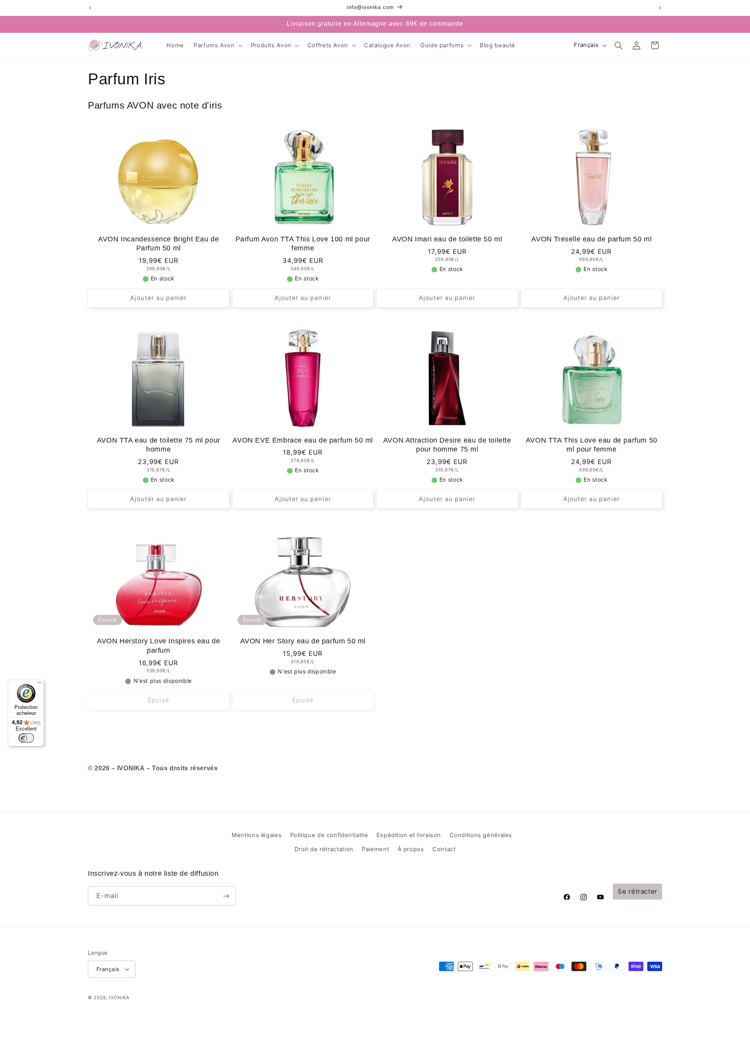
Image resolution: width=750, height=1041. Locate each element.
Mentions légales (257, 835)
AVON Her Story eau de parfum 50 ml (303, 641)
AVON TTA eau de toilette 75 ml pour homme (158, 444)
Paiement (375, 849)
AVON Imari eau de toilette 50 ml (447, 239)
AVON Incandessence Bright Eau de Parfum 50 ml (158, 243)
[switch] (26, 738)
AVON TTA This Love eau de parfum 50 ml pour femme (591, 444)
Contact (443, 849)
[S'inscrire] (226, 895)
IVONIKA (119, 997)
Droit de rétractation (324, 849)
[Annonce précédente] (90, 8)
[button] (217, 45)
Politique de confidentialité (329, 835)
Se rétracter (637, 891)
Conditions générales (481, 835)
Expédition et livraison (409, 835)
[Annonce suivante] (659, 8)
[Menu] (39, 684)
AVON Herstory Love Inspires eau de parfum (158, 645)
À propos (411, 849)
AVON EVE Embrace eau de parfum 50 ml (302, 440)
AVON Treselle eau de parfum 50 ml (591, 239)
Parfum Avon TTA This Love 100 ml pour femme (303, 243)
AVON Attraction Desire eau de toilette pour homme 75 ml (447, 444)
